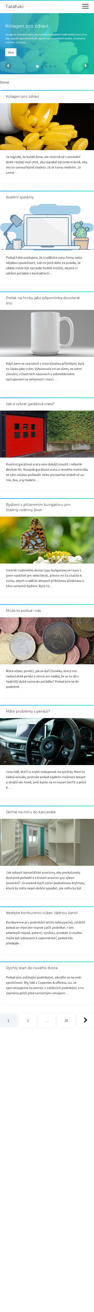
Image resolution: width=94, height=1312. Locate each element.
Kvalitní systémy (20, 197)
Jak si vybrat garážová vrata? (30, 404)
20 (66, 1020)
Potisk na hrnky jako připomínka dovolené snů (47, 333)
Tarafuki (14, 6)
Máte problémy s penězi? (28, 711)
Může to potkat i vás (23, 611)
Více (11, 52)
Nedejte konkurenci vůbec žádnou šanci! (42, 913)
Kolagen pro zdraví (22, 96)
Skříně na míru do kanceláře (31, 812)
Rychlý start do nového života (31, 968)
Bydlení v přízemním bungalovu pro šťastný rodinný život (47, 540)
